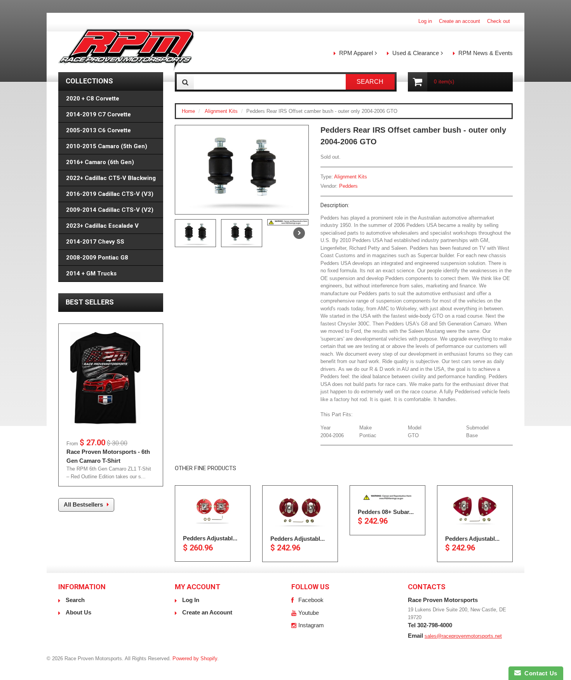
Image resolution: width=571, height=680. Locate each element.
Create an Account (207, 612)
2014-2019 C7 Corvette (98, 114)
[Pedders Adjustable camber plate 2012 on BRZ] (475, 510)
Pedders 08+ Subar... (386, 511)
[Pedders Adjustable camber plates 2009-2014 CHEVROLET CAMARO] (212, 510)
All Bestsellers (83, 504)
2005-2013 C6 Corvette (98, 130)
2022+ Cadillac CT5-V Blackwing (111, 178)
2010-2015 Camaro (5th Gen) (106, 146)
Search (75, 600)
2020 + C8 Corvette (92, 98)
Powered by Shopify (194, 658)
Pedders (348, 186)
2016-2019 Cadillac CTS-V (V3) (109, 193)
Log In (190, 600)
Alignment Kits (221, 111)
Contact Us (539, 673)
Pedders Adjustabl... (210, 538)
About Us (78, 612)
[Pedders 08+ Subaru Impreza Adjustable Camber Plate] (387, 497)
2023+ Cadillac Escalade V (102, 225)
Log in (425, 21)
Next (299, 233)
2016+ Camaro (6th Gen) (100, 162)
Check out (498, 21)
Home (188, 111)
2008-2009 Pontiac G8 (97, 257)
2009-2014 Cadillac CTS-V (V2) (109, 209)
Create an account (459, 21)
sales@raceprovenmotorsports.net (463, 636)
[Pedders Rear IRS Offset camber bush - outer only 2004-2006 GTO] (241, 169)
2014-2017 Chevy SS (95, 241)
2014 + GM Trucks (91, 273)
